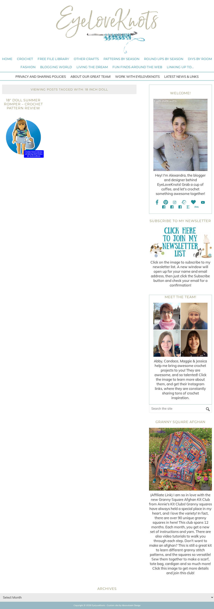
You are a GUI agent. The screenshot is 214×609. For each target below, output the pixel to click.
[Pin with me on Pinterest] (165, 202)
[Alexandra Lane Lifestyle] (180, 207)
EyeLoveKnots (107, 29)
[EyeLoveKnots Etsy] (188, 207)
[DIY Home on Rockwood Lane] (171, 207)
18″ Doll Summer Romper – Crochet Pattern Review (23, 104)
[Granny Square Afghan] (180, 459)
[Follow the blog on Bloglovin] (193, 202)
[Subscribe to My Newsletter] (180, 242)
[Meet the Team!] (180, 330)
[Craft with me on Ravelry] (183, 202)
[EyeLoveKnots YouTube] (203, 202)
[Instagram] (174, 202)
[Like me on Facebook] (157, 202)
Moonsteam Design (131, 605)
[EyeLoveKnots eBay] (196, 207)
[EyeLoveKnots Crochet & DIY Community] (163, 207)
